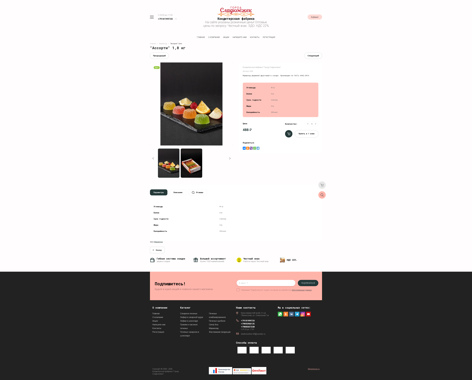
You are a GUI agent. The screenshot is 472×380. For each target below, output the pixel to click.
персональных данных (302, 290)
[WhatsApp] (254, 148)
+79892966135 (248, 324)
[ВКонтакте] (244, 148)
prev (153, 158)
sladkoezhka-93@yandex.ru (253, 334)
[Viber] (251, 148)
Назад (159, 250)
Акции (226, 37)
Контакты (254, 37)
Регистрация (269, 37)
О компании (214, 37)
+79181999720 (165, 19)
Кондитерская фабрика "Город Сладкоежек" (262, 67)
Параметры (159, 192)
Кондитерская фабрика (236, 18)
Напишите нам (240, 37)
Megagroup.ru (314, 369)
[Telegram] (258, 148)
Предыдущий (159, 56)
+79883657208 (248, 327)
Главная (201, 37)
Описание (177, 192)
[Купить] (288, 133)
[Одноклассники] (247, 148)
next (230, 158)
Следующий (313, 56)
